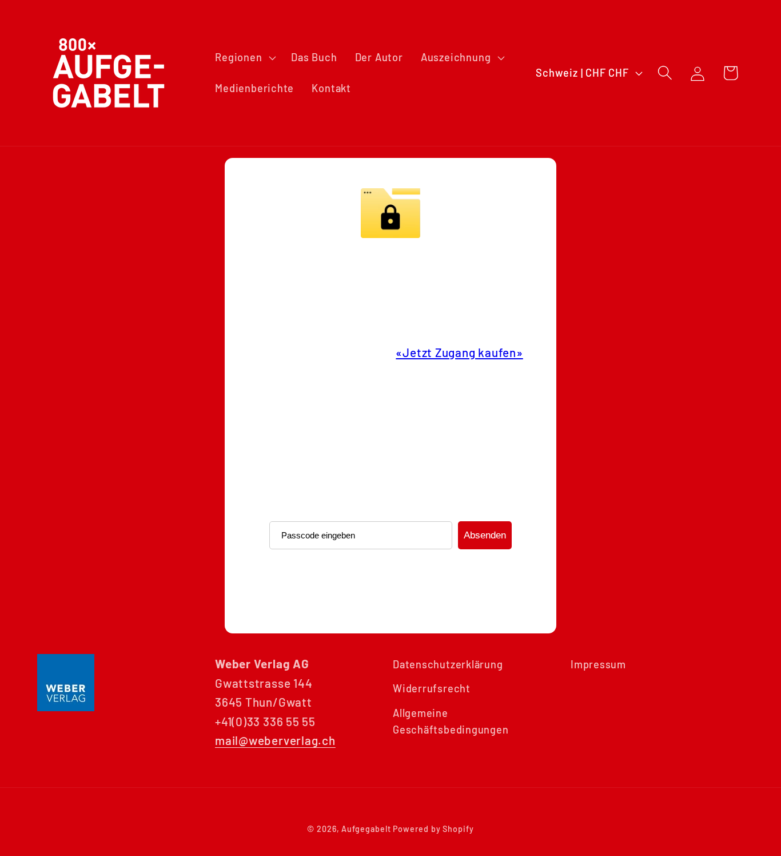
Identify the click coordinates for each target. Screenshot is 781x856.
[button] (244, 57)
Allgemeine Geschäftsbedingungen (451, 721)
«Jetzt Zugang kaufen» (459, 352)
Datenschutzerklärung (448, 664)
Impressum (598, 664)
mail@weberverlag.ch (275, 740)
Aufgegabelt (365, 829)
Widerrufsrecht (432, 688)
